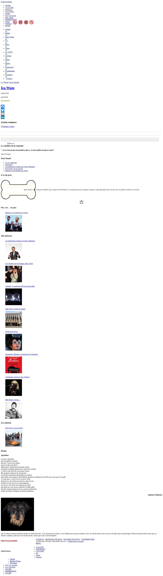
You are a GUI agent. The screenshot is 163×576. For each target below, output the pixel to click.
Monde (7, 26)
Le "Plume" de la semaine (10, 82)
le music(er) (9, 67)
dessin (7, 60)
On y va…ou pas (11, 565)
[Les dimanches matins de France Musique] (13, 251)
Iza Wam (7, 88)
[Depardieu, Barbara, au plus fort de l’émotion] (13, 365)
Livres (38, 555)
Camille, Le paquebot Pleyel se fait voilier (20, 286)
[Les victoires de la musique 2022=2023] (13, 274)
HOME (8, 6)
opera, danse (9, 37)
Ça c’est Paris (10, 567)
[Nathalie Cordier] (7, 126)
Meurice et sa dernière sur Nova (16, 171)
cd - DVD (8, 52)
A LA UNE (9, 8)
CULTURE (9, 12)
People (7, 14)
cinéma (7, 29)
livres (7, 44)
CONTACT (40, 539)
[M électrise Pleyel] (13, 342)
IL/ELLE (8, 10)
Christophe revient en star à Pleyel (17, 377)
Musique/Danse (15, 561)
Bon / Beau (9, 18)
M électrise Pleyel (11, 332)
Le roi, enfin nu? (11, 163)
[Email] (34, 113)
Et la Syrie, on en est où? (14, 169)
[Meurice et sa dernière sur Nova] (13, 223)
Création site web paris (75, 541)
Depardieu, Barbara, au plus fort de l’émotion (21, 354)
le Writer (8, 56)
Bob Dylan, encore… (12, 400)
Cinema (38, 557)
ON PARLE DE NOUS (71, 539)
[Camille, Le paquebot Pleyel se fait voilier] (13, 296)
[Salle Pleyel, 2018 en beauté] (13, 319)
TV (6, 41)
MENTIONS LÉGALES (53, 539)
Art (37, 553)
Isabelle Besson (6, 551)
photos (7, 63)
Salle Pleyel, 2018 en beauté (15, 309)
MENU (38, 543)
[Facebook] (34, 106)
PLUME (8, 569)
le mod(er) (9, 75)
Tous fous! (9, 165)
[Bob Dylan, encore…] (13, 410)
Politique (8, 24)
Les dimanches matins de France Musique (20, 167)
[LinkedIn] (34, 117)
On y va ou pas (10, 16)
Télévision (13, 563)
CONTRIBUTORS (87, 539)
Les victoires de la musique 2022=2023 (19, 264)
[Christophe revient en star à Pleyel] (13, 387)
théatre (7, 33)
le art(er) (9, 79)
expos (7, 48)
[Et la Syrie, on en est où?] (13, 438)
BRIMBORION (11, 20)
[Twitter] (34, 110)
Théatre (12, 559)
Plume (7, 22)
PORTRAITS (40, 549)
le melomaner (10, 71)
